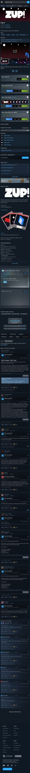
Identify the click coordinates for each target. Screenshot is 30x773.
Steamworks (5, 733)
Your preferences (24, 313)
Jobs (15, 730)
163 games (6, 533)
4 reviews (11, 533)
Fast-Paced (22, 34)
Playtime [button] (11, 336)
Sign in (2, 66)
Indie (13, 34)
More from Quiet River (12, 270)
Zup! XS (3, 116)
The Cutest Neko (7, 394)
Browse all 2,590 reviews (15, 711)
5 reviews (11, 474)
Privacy (4, 743)
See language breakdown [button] (6, 313)
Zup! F (10, 116)
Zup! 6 (10, 86)
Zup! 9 (11, 115)
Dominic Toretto (7, 513)
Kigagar (6, 472)
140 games (6, 603)
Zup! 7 (24, 86)
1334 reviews (12, 430)
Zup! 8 (7, 115)
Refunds (4, 752)
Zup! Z (13, 116)
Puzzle (3, 34)
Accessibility (5, 745)
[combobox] (16, 2)
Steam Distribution (7, 735)
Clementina (6, 494)
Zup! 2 (13, 113)
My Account (16, 749)
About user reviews (15, 313)
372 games (6, 430)
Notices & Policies (6, 747)
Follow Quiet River (9, 278)
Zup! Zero (15, 86)
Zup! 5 (23, 113)
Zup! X (14, 115)
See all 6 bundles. (5, 124)
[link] (17, 91)
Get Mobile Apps (7, 769)
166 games (6, 474)
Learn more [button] (25, 157)
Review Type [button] (4, 334)
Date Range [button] (3, 336)
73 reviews (6, 395)
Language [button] (21, 334)
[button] (3, 5)
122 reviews (6, 452)
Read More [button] (25, 375)
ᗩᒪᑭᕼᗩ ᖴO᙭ (7, 350)
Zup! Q (16, 116)
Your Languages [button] (8, 341)
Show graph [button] (25, 336)
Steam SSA (5, 730)
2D (17, 34)
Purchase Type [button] (13, 334)
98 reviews (12, 495)
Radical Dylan (7, 451)
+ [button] (27, 34)
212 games (6, 495)
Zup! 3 (17, 113)
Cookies (4, 749)
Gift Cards (5, 737)
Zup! (11, 113)
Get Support (16, 747)
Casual (8, 34)
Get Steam (16, 743)
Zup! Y (20, 116)
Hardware (16, 733)
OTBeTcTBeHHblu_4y (9, 567)
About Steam (5, 728)
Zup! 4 (20, 113)
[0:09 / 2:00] (15, 50)
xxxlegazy (6, 601)
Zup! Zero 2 (19, 86)
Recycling (16, 735)
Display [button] (17, 336)
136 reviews (12, 515)
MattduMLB (6, 532)
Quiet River (7, 24)
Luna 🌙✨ (6, 429)
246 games (6, 515)
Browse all (25, 127)
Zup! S (7, 116)
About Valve (16, 728)
